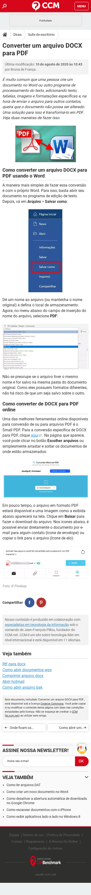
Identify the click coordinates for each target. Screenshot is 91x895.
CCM (75, 711)
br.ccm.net (12, 715)
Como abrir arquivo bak (22, 687)
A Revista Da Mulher (63, 841)
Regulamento (35, 841)
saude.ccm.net (45, 874)
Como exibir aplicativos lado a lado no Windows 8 (43, 817)
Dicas (17, 35)
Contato (16, 841)
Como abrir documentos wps (27, 670)
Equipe (14, 835)
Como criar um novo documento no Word (37, 792)
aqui (34, 435)
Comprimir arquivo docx (22, 675)
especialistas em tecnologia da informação (37, 625)
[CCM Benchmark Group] (45, 862)
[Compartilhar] (29, 602)
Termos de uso (33, 835)
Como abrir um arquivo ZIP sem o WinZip (67, 728)
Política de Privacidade (63, 835)
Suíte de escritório (41, 35)
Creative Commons (52, 703)
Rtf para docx (13, 664)
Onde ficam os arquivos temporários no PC (26, 728)
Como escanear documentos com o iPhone (39, 810)
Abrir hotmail (13, 681)
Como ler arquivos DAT (24, 785)
